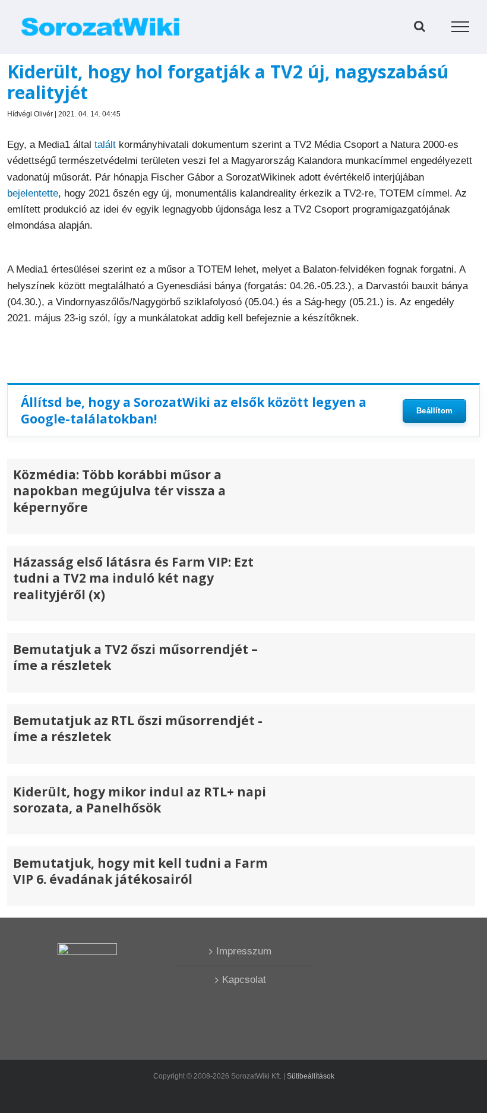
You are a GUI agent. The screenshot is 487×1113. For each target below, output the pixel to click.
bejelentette (32, 193)
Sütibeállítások (310, 1076)
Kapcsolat (244, 979)
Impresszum (243, 951)
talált (105, 144)
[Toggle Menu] (460, 26)
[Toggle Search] (419, 26)
